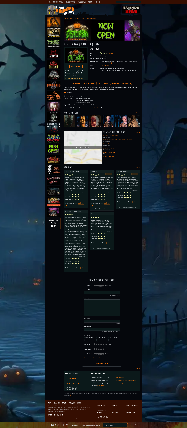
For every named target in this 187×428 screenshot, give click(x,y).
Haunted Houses (91, 18)
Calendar (82, 2)
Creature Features (108, 156)
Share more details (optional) (92, 358)
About (90, 2)
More (98, 2)
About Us (114, 403)
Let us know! (51, 421)
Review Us (76, 83)
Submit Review (101, 363)
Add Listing (115, 412)
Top (137, 113)
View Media (114, 83)
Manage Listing (130, 412)
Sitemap (128, 403)
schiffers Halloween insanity (111, 135)
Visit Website (75, 66)
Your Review (88, 298)
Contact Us (100, 403)
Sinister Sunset (107, 144)
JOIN (130, 425)
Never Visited (101, 340)
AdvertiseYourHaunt (54, 223)
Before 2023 (88, 340)
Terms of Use (101, 405)
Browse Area (58, 2)
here (71, 395)
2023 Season (113, 337)
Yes (79, 203)
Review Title (87, 290)
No (82, 203)
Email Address (88, 326)
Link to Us (114, 405)
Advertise (99, 412)
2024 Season (101, 337)
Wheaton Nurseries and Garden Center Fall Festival (117, 139)
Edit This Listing (120, 377)
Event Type (70, 2)
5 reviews (110, 53)
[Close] (136, 425)
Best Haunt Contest (132, 405)
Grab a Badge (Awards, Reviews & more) (126, 380)
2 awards (106, 65)
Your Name (87, 318)
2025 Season (89, 337)
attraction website (95, 107)
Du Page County (68, 18)
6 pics (101, 65)
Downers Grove (79, 18)
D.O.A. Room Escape (109, 148)
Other (111, 340)
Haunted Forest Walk (109, 152)
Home (49, 2)
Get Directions (103, 83)
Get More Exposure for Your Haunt (124, 383)
